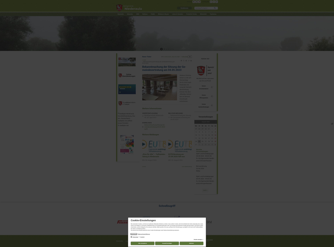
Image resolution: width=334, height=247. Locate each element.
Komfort (142, 237)
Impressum (134, 234)
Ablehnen (191, 243)
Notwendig (135, 237)
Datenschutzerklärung (144, 234)
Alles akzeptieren (142, 243)
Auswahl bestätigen (167, 243)
